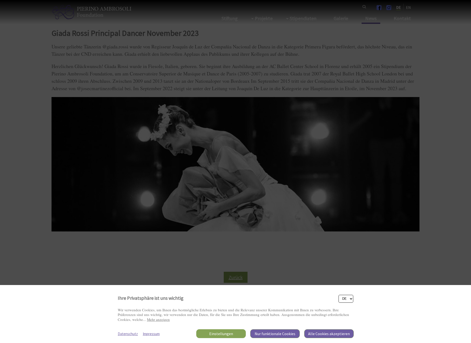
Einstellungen (221, 333)
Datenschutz (128, 333)
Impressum (151, 333)
